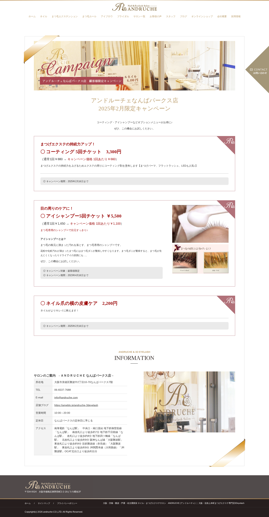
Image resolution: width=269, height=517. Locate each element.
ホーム (32, 16)
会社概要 (222, 16)
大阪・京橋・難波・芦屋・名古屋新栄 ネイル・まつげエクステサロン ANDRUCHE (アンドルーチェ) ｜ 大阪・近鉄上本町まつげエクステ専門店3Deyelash (173, 503)
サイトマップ (44, 503)
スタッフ (170, 16)
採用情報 (236, 16)
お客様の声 (156, 16)
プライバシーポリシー (67, 503)
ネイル (43, 16)
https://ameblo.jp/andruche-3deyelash (76, 405)
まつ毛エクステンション (65, 16)
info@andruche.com (66, 397)
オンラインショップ (202, 16)
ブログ (183, 16)
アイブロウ (107, 16)
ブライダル (123, 16)
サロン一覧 (139, 16)
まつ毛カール (89, 16)
